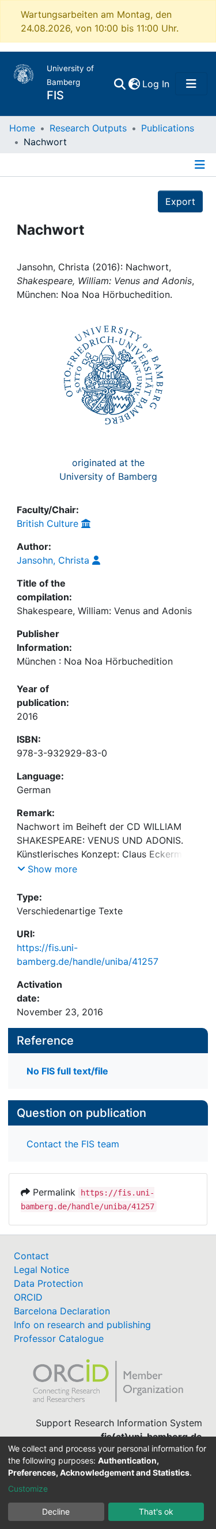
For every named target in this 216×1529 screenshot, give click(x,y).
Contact (31, 1256)
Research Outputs (88, 128)
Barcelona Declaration (62, 1311)
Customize (28, 1488)
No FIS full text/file (67, 1071)
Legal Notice (41, 1269)
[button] (134, 84)
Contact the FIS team (72, 1144)
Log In (156, 84)
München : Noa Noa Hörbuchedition (95, 661)
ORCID (28, 1297)
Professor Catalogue (59, 1338)
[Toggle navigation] (191, 83)
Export (180, 201)
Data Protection (48, 1283)
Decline (56, 1511)
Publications (167, 128)
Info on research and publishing (82, 1324)
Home (22, 128)
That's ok (156, 1511)
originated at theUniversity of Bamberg (108, 469)
